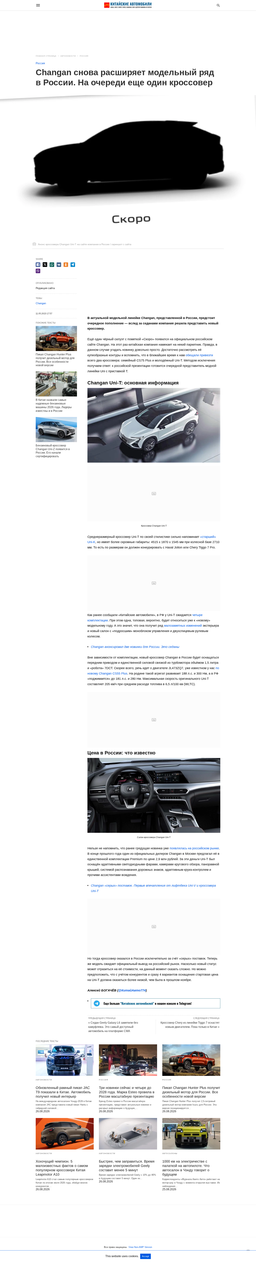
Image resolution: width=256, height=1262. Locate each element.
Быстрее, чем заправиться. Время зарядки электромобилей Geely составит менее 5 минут (126, 1165)
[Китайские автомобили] (128, 5)
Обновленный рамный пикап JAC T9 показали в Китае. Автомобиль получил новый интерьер (63, 1092)
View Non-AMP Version (140, 1247)
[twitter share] (45, 264)
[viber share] (38, 271)
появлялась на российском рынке (194, 848)
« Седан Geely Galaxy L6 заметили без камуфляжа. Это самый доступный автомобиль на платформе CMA (113, 1027)
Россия (84, 56)
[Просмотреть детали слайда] (155, 1007)
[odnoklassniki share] (66, 264)
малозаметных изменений (183, 625)
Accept (145, 1256)
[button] (153, 425)
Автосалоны (169, 1153)
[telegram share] (73, 264)
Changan (41, 303)
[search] (218, 5)
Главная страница (46, 56)
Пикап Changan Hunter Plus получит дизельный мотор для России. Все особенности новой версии (191, 1092)
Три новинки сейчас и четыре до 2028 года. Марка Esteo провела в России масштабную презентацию (126, 1092)
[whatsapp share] (52, 264)
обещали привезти (199, 355)
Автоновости (68, 56)
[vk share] (59, 264)
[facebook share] (38, 264)
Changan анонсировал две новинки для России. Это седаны (135, 647)
